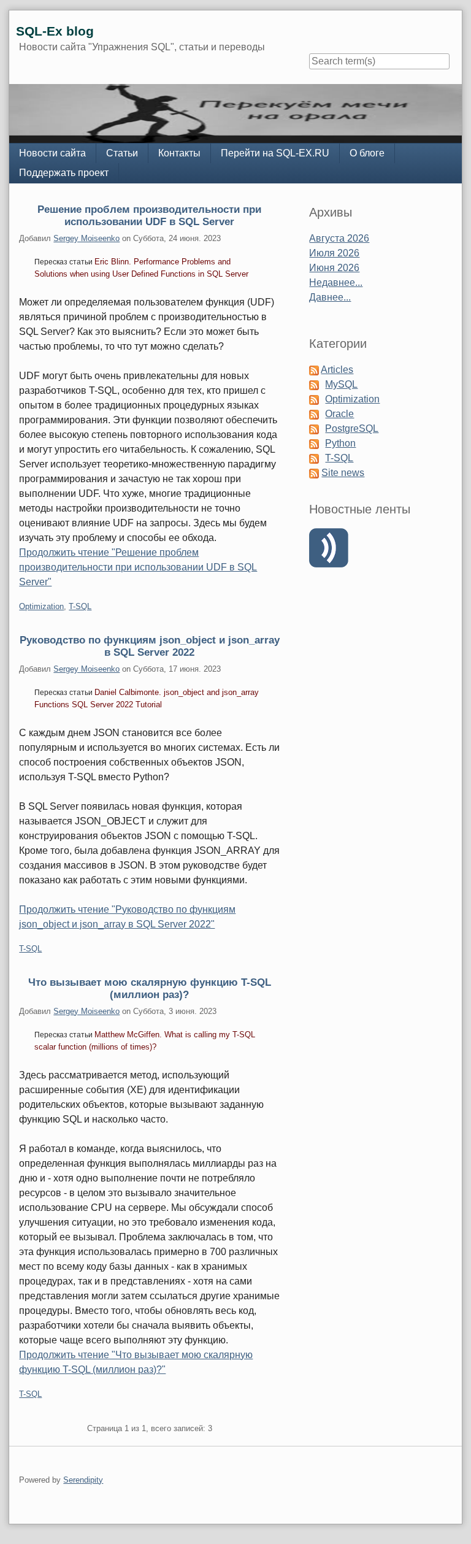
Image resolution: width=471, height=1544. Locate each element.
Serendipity (83, 1479)
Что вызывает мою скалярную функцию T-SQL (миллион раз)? (149, 988)
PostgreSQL (351, 428)
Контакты (179, 153)
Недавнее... (335, 282)
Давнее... (330, 297)
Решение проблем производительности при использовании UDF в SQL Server (149, 215)
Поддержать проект (64, 172)
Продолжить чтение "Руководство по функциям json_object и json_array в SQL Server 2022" (127, 916)
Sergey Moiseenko (86, 238)
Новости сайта (52, 153)
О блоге (367, 153)
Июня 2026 (334, 268)
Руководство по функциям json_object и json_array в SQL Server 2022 (150, 646)
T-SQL (80, 606)
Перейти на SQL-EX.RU (275, 153)
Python (340, 443)
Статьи (122, 153)
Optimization (41, 606)
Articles (337, 369)
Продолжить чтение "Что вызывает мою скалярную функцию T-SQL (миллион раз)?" (136, 1362)
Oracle (339, 414)
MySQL (341, 384)
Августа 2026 (339, 238)
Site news (342, 472)
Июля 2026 (334, 253)
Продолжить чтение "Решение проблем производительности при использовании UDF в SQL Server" (138, 567)
